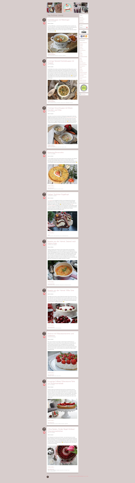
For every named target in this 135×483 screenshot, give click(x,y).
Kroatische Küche (52, 328)
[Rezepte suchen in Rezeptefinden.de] (82, 94)
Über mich (81, 17)
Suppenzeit (64, 55)
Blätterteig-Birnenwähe (56, 152)
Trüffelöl (71, 102)
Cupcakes (81, 45)
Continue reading (51, 53)
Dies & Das (81, 48)
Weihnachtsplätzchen (83, 81)
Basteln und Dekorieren (83, 42)
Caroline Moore (86, 476)
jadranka (54, 21)
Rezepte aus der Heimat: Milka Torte (61, 290)
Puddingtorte (59, 328)
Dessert (81, 47)
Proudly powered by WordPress (72, 476)
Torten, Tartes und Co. (51, 422)
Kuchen (81, 59)
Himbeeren (54, 470)
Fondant (81, 53)
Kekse (81, 58)
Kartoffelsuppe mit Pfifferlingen (59, 20)
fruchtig (51, 470)
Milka (56, 328)
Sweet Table (82, 75)
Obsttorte (62, 423)
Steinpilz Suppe (62, 102)
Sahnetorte (66, 423)
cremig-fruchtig (52, 423)
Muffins (81, 67)
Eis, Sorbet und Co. (83, 50)
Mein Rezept (66, 470)
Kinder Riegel (62, 470)
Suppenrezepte (67, 102)
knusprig (56, 423)
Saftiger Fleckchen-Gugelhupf (58, 194)
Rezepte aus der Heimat (51, 327)
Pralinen (81, 69)
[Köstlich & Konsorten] (83, 91)
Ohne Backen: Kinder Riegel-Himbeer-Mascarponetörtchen (61, 430)
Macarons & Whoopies (83, 64)
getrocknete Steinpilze (53, 102)
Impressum (81, 20)
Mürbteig (59, 423)
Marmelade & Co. (82, 66)
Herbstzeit (56, 55)
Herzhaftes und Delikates (51, 54)
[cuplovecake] (67, 7)
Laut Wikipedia (50, 200)
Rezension (81, 70)
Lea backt (81, 61)
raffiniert (58, 102)
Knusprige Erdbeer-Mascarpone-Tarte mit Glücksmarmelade (61, 382)
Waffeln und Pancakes (83, 80)
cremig (49, 55)
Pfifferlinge (60, 55)
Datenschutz (82, 22)
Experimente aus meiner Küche (71, 117)
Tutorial (81, 78)
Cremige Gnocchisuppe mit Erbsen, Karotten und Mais (60, 109)
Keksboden (58, 470)
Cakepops (81, 44)
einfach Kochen (52, 55)
